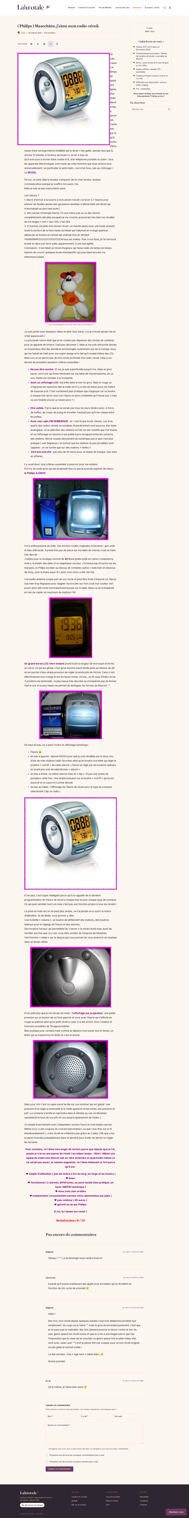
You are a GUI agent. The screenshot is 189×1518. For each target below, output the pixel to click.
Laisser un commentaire (59, 1469)
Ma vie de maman (79, 1505)
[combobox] (148, 109)
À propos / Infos (152, 7)
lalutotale (50, 1277)
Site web (118, 1416)
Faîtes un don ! (158, 96)
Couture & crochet (86, 7)
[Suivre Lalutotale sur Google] (57, 44)
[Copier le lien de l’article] (50, 44)
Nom (50, 1416)
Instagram (144, 1501)
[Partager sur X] (37, 44)
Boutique (137, 7)
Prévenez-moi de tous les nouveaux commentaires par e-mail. (77, 1455)
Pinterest (143, 1505)
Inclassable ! (50, 33)
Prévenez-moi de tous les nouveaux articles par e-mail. (73, 1461)
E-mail (84, 1416)
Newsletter (144, 1497)
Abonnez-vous (176, 1512)
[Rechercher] (165, 8)
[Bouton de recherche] (169, 109)
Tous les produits (113, 1497)
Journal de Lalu (122, 7)
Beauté (71, 7)
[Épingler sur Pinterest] (44, 44)
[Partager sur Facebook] (31, 44)
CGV (108, 1505)
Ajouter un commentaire (59, 1425)
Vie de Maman (105, 7)
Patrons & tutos (112, 1501)
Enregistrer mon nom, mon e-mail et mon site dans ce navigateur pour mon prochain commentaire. (89, 1449)
